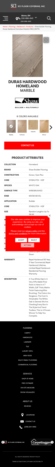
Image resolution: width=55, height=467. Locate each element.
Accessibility (38, 461)
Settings (27, 245)
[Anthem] (22, 126)
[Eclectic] (33, 124)
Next (51, 127)
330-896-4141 (27, 18)
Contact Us (27, 145)
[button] (2, 442)
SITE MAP (30, 461)
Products (29, 27)
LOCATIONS (30, 415)
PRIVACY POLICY (35, 457)
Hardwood (21, 27)
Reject (34, 240)
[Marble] (11, 126)
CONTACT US (30, 421)
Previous (4, 127)
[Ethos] (44, 126)
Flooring (12, 27)
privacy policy (32, 231)
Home (5, 27)
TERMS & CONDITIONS (19, 461)
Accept (21, 240)
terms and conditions (18, 233)
